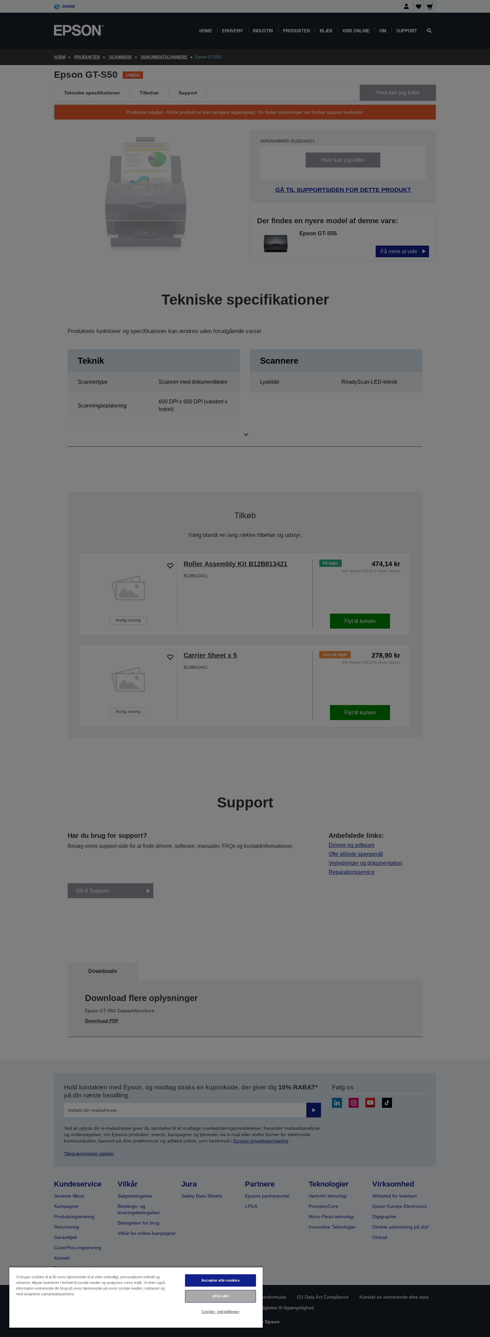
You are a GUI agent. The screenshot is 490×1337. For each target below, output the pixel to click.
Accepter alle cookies (220, 1280)
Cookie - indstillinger (220, 1312)
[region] (136, 1297)
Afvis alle (220, 1296)
